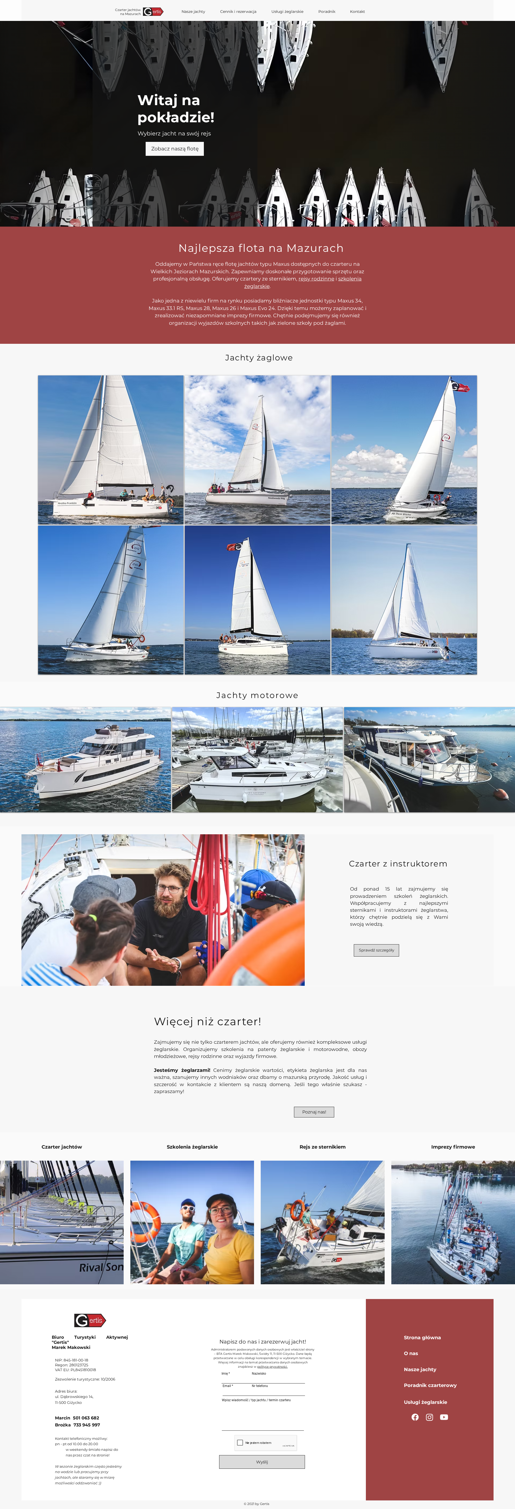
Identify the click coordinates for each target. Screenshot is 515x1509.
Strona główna (422, 1338)
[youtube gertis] (444, 1417)
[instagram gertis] (429, 1417)
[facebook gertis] (415, 1417)
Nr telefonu (260, 1386)
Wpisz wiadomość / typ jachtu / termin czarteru (256, 1400)
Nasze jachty (420, 1370)
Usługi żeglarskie (425, 1402)
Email (227, 1386)
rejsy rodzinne (316, 279)
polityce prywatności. (272, 1366)
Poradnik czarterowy (430, 1385)
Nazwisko (259, 1373)
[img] (404, 449)
